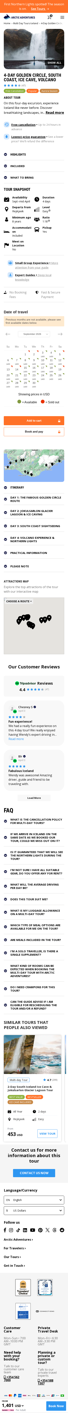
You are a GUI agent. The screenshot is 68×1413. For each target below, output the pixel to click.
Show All (54, 62)
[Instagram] (11, 1230)
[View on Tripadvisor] (12, 709)
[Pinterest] (40, 1230)
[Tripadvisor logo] (23, 1287)
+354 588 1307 (45, 1382)
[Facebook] (5, 1230)
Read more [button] (16, 739)
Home (7, 23)
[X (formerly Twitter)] (47, 1230)
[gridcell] (25, 354)
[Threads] (55, 1230)
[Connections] (45, 1311)
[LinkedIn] (25, 1230)
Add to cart (34, 420)
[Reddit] (62, 1230)
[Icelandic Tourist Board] (23, 1311)
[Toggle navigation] (62, 17)
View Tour (47, 1133)
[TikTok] (18, 1230)
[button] (36, 154)
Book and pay (34, 431)
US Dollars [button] (16, 1210)
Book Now (56, 1406)
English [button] (14, 1200)
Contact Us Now (34, 1173)
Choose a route (17, 601)
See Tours (38, 9)
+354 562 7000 (11, 1378)
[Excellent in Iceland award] (45, 1287)
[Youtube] (32, 1230)
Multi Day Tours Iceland (25, 23)
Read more (55, 112)
